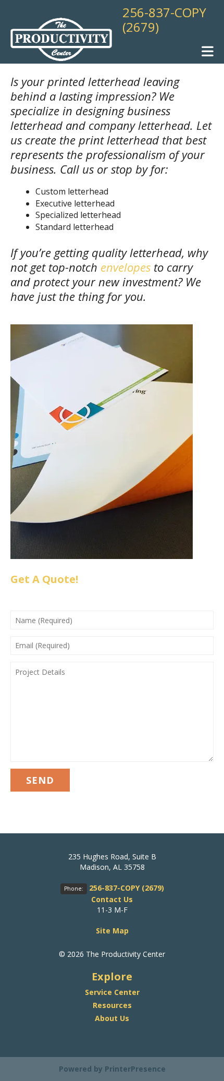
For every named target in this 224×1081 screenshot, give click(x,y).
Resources (112, 1005)
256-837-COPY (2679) (164, 19)
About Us (112, 1018)
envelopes (126, 267)
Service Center (112, 992)
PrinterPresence (135, 1069)
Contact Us (112, 899)
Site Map (112, 931)
